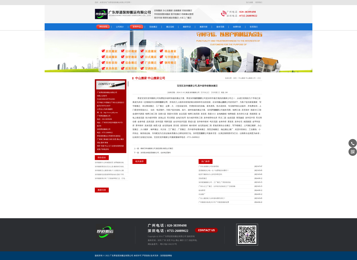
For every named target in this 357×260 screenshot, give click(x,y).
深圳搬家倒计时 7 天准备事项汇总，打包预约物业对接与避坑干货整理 (111, 178)
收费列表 (237, 27)
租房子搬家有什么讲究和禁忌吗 (210, 174)
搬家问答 (204, 27)
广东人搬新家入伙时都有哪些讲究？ (212, 198)
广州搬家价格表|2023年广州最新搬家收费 (214, 202)
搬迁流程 (170, 27)
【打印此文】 (205, 92)
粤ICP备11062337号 (168, 244)
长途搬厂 (202, 194)
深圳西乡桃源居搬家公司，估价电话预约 (156, 153)
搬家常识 (187, 27)
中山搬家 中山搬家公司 (247, 78)
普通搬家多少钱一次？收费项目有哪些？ (214, 170)
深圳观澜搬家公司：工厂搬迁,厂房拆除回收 (215, 182)
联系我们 (258, 2)
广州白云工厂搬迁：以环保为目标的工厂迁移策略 (217, 186)
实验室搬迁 (203, 178)
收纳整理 (202, 190)
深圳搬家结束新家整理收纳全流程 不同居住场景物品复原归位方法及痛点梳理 (111, 174)
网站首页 (103, 27)
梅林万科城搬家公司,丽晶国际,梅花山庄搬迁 (157, 148)
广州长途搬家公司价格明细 (209, 166)
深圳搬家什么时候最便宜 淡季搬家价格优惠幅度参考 (111, 162)
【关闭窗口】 (215, 92)
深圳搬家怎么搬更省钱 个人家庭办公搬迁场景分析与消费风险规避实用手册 (111, 170)
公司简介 (120, 27)
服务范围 (220, 27)
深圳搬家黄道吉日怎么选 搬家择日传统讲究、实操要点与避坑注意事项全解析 (111, 167)
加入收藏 (249, 2)
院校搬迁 (153, 27)
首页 (235, 78)
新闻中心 (137, 27)
